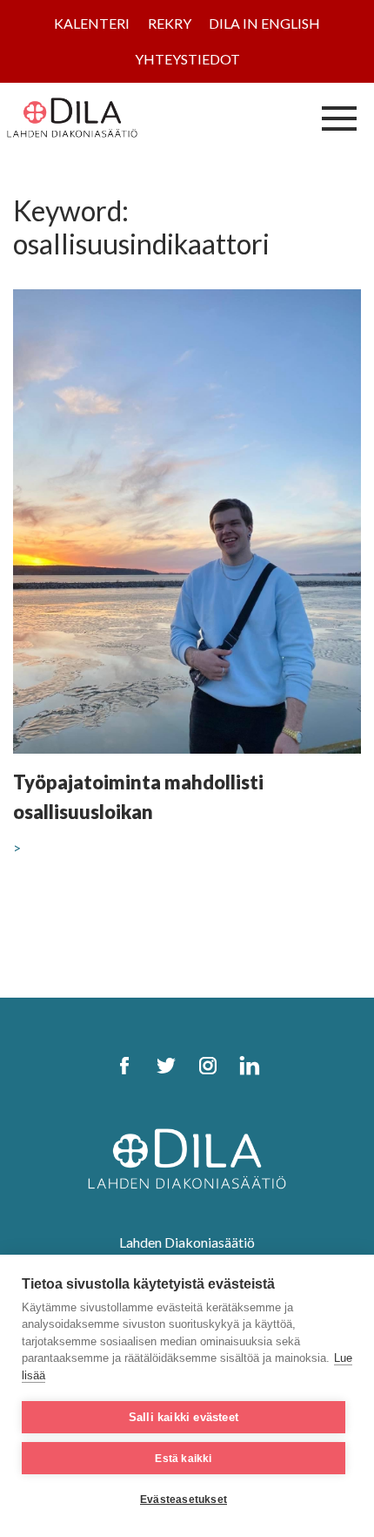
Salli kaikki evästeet (183, 1417)
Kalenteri (92, 23)
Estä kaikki (183, 1458)
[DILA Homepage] (187, 1156)
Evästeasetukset (183, 1499)
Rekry (169, 23)
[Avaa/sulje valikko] (339, 118)
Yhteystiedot (187, 59)
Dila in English (264, 23)
